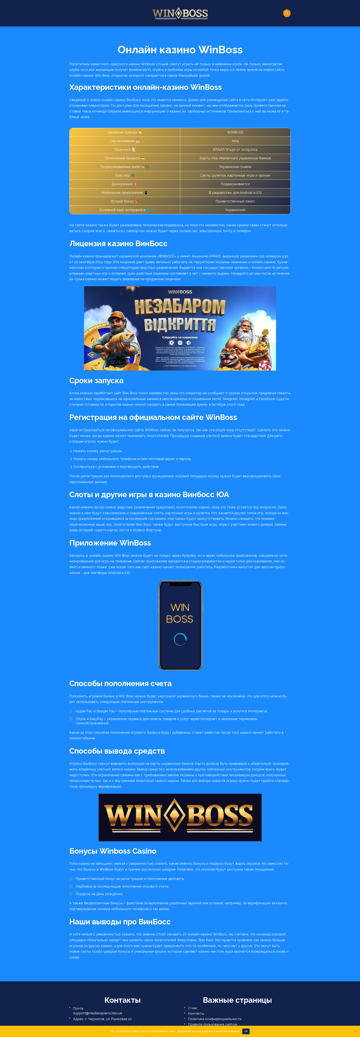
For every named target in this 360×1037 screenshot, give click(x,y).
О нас (192, 1008)
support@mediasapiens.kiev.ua (97, 1013)
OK (246, 1031)
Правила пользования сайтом (212, 1024)
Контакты (196, 1013)
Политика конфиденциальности (215, 1019)
